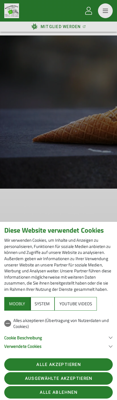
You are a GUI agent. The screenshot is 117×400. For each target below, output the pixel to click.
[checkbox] (58, 323)
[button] (58, 337)
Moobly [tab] (17, 303)
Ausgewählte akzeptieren (59, 378)
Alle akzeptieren (58, 364)
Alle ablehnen (58, 392)
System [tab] (42, 303)
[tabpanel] (58, 332)
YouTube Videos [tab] (75, 303)
